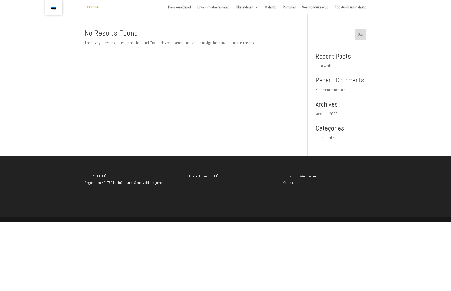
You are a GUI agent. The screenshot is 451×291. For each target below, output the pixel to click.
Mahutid (270, 7)
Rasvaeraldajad (179, 7)
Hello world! (324, 65)
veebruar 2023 (326, 113)
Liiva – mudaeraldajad (213, 7)
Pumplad (289, 7)
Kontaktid (289, 182)
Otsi (361, 34)
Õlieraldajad (244, 7)
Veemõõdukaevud (315, 7)
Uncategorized (326, 137)
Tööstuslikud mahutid (350, 7)
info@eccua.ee (305, 176)
